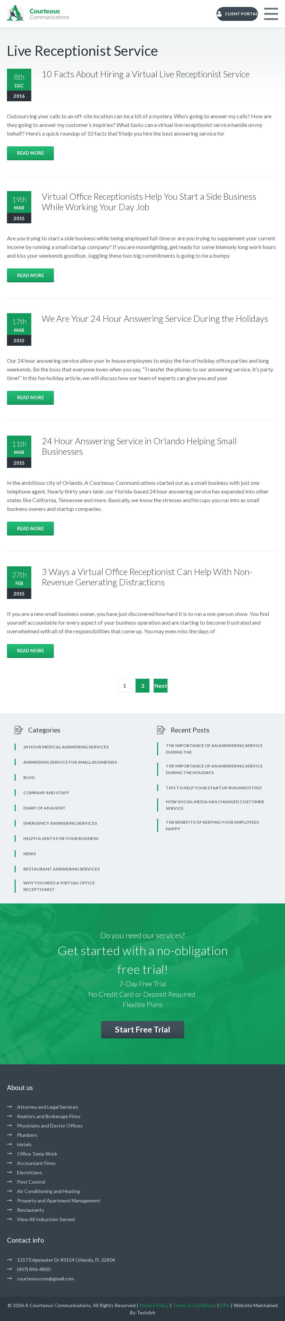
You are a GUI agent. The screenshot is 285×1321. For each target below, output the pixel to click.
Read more (30, 153)
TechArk (146, 1312)
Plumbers (27, 1135)
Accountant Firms (36, 1163)
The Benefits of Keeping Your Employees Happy (212, 825)
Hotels (24, 1144)
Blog (29, 777)
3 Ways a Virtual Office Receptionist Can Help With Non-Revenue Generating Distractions (147, 576)
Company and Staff (46, 792)
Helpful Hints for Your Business (60, 838)
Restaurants (30, 1210)
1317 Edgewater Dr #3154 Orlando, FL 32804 (66, 1260)
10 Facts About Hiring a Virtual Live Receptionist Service (146, 74)
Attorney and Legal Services (47, 1107)
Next (160, 685)
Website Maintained (256, 1305)
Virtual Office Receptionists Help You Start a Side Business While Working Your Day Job (149, 201)
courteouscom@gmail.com (45, 1278)
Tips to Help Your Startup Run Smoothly (214, 787)
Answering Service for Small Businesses (70, 762)
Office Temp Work (37, 1154)
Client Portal (241, 13)
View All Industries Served (46, 1219)
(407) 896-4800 (33, 1269)
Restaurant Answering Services (61, 869)
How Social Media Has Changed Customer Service (215, 805)
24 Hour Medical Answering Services (66, 746)
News (29, 853)
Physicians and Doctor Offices (50, 1126)
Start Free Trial (142, 1029)
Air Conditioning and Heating (48, 1191)
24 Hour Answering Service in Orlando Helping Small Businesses (139, 446)
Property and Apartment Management (58, 1200)
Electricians (29, 1172)
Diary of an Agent (44, 807)
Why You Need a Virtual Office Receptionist (59, 886)
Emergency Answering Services (60, 823)
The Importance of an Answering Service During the (214, 749)
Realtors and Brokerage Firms (49, 1116)
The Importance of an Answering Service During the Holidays (214, 769)
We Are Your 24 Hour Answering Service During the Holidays (155, 318)
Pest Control (31, 1182)
